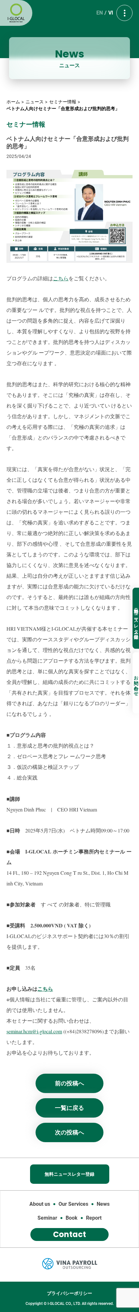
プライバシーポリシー (69, 1293)
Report (94, 1218)
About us (39, 1204)
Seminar (47, 1218)
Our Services (73, 1204)
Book (72, 1218)
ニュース (35, 101)
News (103, 1204)
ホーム (13, 101)
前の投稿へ (69, 1083)
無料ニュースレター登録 (136, 618)
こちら (61, 278)
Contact (69, 1234)
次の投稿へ (69, 1132)
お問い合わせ (136, 682)
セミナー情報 (62, 101)
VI (110, 13)
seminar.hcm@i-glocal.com (34, 1031)
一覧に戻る (69, 1107)
